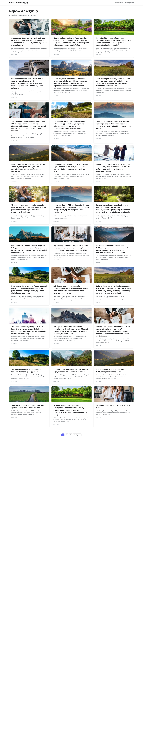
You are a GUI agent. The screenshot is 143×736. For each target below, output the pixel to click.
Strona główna (129, 2)
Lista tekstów (118, 2)
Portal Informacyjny (18, 2)
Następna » (77, 435)
